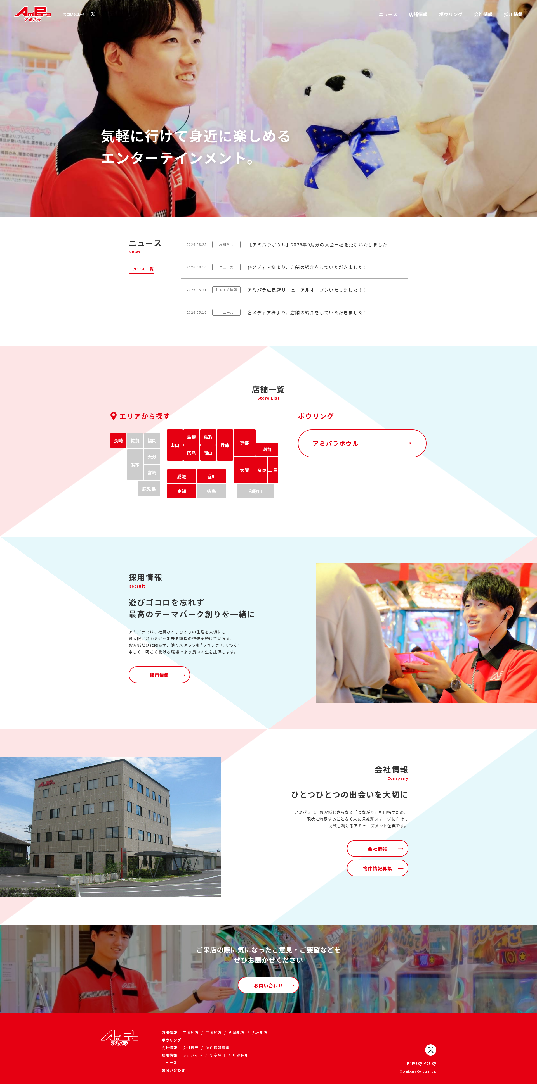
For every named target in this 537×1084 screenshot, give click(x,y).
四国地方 (214, 1032)
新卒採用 (217, 1055)
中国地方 (191, 1032)
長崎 (118, 440)
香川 (211, 476)
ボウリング (451, 14)
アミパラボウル (335, 443)
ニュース (388, 14)
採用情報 (513, 14)
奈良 (261, 470)
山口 (175, 445)
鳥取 (208, 437)
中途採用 (241, 1055)
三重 (272, 470)
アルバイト (192, 1055)
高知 (181, 491)
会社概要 (191, 1047)
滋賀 (267, 449)
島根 (191, 437)
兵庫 (225, 445)
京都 (244, 442)
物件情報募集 (377, 868)
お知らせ (226, 244)
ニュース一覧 (141, 269)
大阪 (244, 470)
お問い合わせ (73, 14)
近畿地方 (237, 1032)
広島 (191, 453)
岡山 (208, 453)
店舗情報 (418, 14)
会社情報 (483, 14)
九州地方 (260, 1032)
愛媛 (181, 476)
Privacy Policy (421, 1063)
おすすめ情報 (226, 289)
